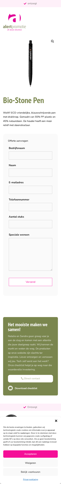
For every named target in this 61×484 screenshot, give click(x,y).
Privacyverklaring (30, 479)
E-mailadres (16, 182)
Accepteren (30, 454)
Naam (12, 165)
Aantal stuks (16, 216)
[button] (56, 420)
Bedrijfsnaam (17, 148)
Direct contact (31, 378)
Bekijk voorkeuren (30, 472)
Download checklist (25, 388)
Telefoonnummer (19, 199)
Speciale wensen (19, 234)
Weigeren (30, 463)
